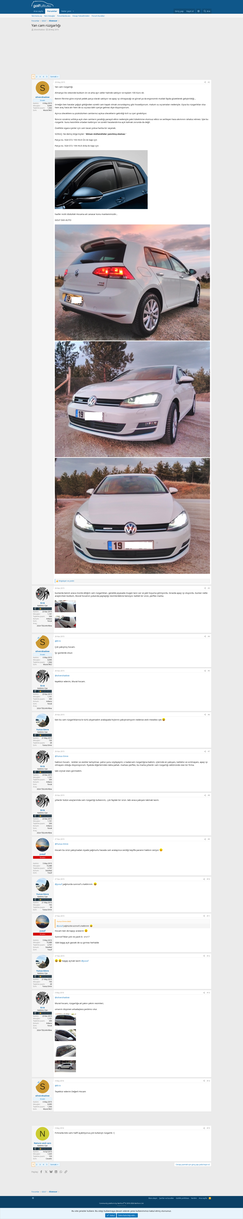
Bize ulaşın (152, 1198)
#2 (209, 82)
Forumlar (52, 11)
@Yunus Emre (61, 756)
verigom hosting (121, 1205)
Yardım (194, 1198)
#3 (209, 588)
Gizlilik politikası (182, 1198)
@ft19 (58, 641)
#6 (209, 714)
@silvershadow (62, 675)
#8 (209, 795)
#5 (209, 671)
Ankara (49, 619)
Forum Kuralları (98, 16)
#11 (208, 916)
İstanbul (49, 870)
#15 (208, 1128)
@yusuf (58, 884)
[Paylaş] (205, 82)
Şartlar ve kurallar (166, 1198)
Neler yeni (66, 11)
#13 (208, 992)
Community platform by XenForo (121, 1203)
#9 (209, 839)
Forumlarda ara (63, 16)
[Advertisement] (121, 51)
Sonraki (53, 76)
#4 (209, 636)
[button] (73, 11)
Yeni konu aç (37, 16)
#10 (208, 879)
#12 (208, 956)
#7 (209, 751)
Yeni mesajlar (49, 16)
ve (66, 581)
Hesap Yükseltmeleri (80, 16)
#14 (208, 1081)
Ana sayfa (38, 11)
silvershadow (39, 29)
